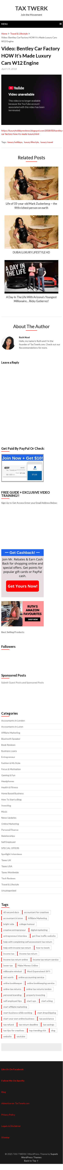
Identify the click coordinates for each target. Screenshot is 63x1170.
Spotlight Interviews (11, 854)
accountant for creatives (36, 912)
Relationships (8, 836)
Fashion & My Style (10, 763)
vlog (53, 1030)
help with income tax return (17, 947)
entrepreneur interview (15, 936)
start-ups (31, 1001)
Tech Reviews (8, 878)
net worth (8, 977)
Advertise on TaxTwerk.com (15, 1103)
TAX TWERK (31, 8)
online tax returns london (39, 989)
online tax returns (12, 989)
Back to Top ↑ (31, 1160)
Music (4, 811)
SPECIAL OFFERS (10, 848)
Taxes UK (6, 860)
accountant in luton (13, 918)
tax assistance (46, 1018)
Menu (4, 24)
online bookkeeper (12, 983)
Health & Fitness (9, 787)
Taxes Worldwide (10, 872)
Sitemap (5, 1137)
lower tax (8, 965)
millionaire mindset (12, 971)
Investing (6, 805)
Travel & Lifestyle (19, 33)
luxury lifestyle (31, 142)
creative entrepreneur (14, 930)
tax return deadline (28, 1024)
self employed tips (12, 1001)
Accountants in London (13, 720)
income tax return (28, 953)
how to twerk (43, 947)
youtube (21, 1036)
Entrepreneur (8, 757)
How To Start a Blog (11, 799)
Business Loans (9, 751)
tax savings (48, 1024)
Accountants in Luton (12, 726)
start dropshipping (46, 1012)
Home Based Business (12, 793)
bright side (8, 924)
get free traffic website (44, 936)
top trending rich (37, 1030)
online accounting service (31, 977)
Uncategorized (8, 890)
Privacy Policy (8, 1114)
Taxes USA (6, 866)
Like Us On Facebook (12, 1069)
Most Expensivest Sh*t (38, 971)
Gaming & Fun (8, 775)
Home (4, 33)
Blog (3, 1092)
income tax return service (45, 959)
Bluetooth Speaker (10, 738)
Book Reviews (8, 744)
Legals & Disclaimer (11, 1126)
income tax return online (15, 959)
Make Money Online (28, 965)
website (7, 1036)
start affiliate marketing (15, 1006)
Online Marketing (10, 823)
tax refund (8, 1024)
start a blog (47, 1001)
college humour (27, 924)
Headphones (7, 781)
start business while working (17, 1012)
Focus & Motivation (11, 769)
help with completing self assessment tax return (27, 941)
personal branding (12, 995)
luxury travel (47, 142)
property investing (35, 995)
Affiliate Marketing (10, 732)
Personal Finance (9, 829)
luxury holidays (15, 142)
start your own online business (18, 1018)
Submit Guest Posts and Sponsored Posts (22, 682)
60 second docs (11, 912)
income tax (8, 953)
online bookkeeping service (40, 983)
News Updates (8, 817)
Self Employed (8, 842)
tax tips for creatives (13, 1030)
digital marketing (39, 930)
